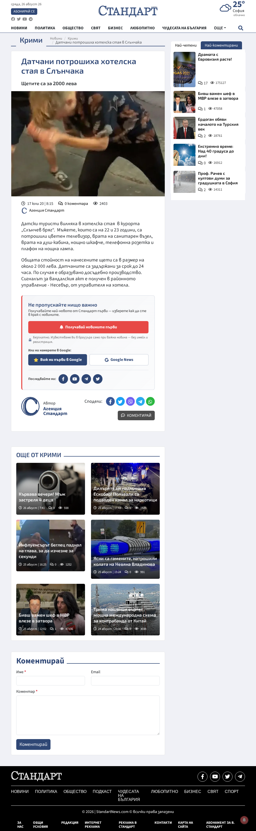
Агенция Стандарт (46, 210)
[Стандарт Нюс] (36, 780)
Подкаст (102, 791)
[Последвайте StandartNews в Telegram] (31, 19)
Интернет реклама (93, 824)
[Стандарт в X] (97, 379)
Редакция (69, 822)
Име (21, 672)
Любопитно (164, 791)
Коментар (27, 691)
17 (206, 83)
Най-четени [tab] (186, 45)
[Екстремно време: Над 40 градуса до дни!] (185, 155)
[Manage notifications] (244, 820)
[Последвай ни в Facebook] (203, 777)
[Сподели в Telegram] (140, 401)
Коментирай (139, 415)
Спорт (232, 791)
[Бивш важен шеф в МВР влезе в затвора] (50, 609)
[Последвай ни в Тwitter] (227, 777)
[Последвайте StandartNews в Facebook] (13, 19)
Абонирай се (24, 11)
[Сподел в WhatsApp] (150, 401)
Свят (213, 791)
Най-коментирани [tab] (221, 45)
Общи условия (40, 824)
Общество (75, 791)
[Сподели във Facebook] (110, 401)
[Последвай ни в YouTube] (215, 777)
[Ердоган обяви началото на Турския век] (185, 128)
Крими (73, 38)
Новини (56, 38)
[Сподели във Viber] (130, 401)
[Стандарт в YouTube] (75, 379)
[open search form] (241, 28)
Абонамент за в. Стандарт (220, 824)
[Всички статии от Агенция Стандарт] (30, 406)
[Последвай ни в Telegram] (240, 777)
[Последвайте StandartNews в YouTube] (24, 19)
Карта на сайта (185, 824)
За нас (20, 824)
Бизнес (192, 791)
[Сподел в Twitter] (120, 401)
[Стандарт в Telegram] (86, 379)
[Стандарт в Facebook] (63, 379)
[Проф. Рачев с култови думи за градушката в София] (185, 182)
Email (95, 672)
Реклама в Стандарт (127, 824)
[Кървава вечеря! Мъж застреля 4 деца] (50, 488)
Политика (46, 791)
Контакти (163, 822)
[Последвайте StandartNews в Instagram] (19, 19)
